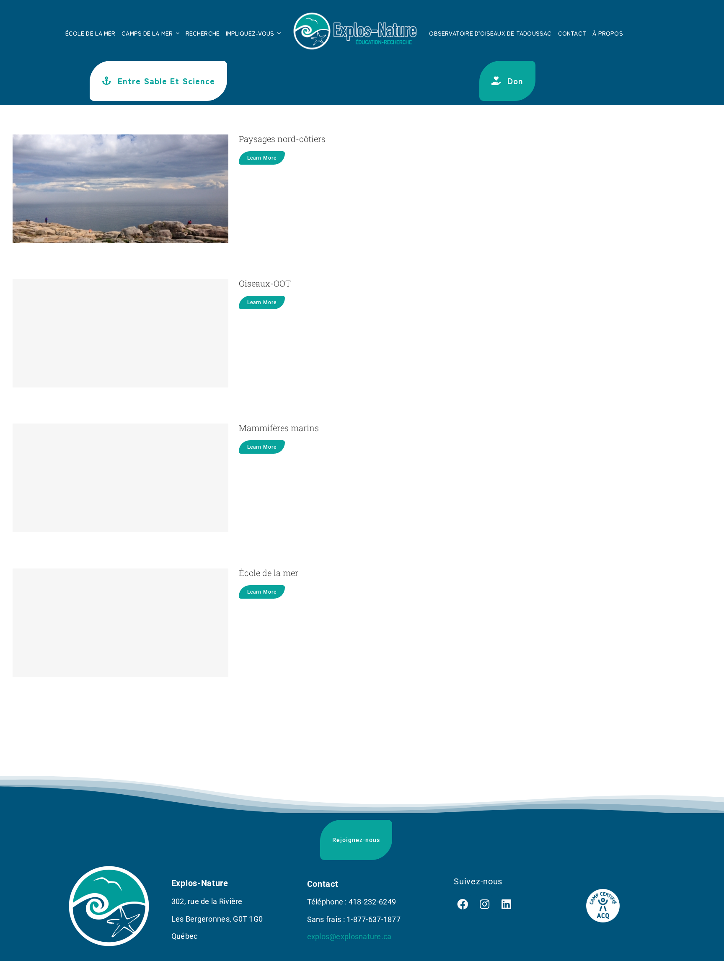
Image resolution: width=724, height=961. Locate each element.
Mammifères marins (279, 427)
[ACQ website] (603, 892)
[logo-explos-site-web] (355, 13)
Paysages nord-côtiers (282, 138)
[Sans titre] (109, 867)
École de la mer (268, 572)
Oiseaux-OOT (265, 283)
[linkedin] (506, 904)
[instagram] (484, 904)
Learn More (262, 158)
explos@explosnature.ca (349, 936)
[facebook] (462, 904)
